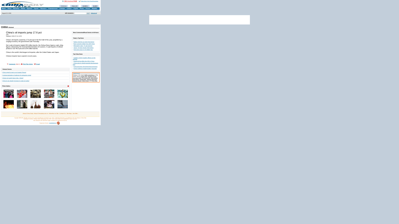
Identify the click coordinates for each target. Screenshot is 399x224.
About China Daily (28, 113)
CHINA (4, 27)
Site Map (69, 113)
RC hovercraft (86, 78)
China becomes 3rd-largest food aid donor (85, 66)
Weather (94, 8)
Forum (88, 8)
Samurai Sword (77, 81)
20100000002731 (52, 123)
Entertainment (52, 8)
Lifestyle (62, 8)
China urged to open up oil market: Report (14, 72)
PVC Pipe (94, 81)
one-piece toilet (77, 78)
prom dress (76, 79)
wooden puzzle (92, 76)
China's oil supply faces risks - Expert (12, 78)
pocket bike (83, 79)
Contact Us (62, 113)
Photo (82, 8)
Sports (36, 8)
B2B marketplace (90, 75)
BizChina (16, 8)
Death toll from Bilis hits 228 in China (84, 61)
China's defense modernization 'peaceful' (85, 68)
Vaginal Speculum (92, 79)
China (9, 8)
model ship (84, 76)
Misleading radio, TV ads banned (83, 46)
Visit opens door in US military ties (83, 50)
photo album (94, 78)
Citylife (75, 8)
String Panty (85, 81)
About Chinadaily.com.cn (41, 113)
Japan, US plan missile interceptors (84, 48)
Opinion (29, 8)
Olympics (43, 8)
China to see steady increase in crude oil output (15, 81)
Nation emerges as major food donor (84, 42)
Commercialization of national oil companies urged (16, 75)
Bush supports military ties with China (84, 44)
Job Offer (75, 113)
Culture (69, 8)
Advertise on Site (53, 113)
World (23, 8)
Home (4, 8)
